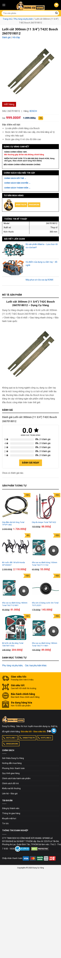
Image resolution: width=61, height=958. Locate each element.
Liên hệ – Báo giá (9, 793)
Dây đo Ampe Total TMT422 (44, 522)
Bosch (33, 111)
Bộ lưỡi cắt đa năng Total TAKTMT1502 (12, 644)
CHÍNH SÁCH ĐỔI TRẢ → (15, 178)
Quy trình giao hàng (11, 773)
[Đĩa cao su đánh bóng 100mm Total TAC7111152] (45, 546)
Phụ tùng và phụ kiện (23, 19)
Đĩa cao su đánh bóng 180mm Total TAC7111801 (44, 644)
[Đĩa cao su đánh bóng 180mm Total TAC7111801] (45, 627)
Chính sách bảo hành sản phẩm (16, 778)
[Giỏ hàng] (56, 5)
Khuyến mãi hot (9, 818)
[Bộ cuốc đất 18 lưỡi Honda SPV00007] (15, 546)
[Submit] (56, 13)
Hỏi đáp (16, 37)
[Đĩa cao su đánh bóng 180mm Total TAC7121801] (15, 587)
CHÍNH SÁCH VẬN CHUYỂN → (17, 183)
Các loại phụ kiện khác (36, 665)
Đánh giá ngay (30, 462)
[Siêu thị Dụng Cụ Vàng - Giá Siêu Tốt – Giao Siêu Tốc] (30, 5)
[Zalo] (53, 730)
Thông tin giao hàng (11, 813)
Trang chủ (7, 19)
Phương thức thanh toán (13, 768)
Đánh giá (6, 37)
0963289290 (34, 205)
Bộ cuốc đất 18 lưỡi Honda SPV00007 (13, 563)
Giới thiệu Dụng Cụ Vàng (13, 758)
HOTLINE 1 (11, 738)
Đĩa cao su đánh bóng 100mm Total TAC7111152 (44, 563)
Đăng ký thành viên (10, 808)
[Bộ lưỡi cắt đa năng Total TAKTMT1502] (15, 627)
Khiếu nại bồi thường (11, 788)
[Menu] (4, 4)
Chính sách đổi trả (10, 783)
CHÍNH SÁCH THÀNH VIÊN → (17, 188)
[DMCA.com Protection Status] (40, 849)
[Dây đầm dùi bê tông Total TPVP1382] (15, 506)
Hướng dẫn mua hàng (12, 763)
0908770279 (21, 205)
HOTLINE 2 (46, 738)
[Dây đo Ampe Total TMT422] (45, 506)
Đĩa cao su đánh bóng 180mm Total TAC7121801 (14, 604)
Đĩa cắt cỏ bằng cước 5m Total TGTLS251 (45, 604)
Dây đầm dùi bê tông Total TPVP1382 (13, 523)
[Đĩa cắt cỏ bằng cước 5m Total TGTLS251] (45, 587)
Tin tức (5, 823)
